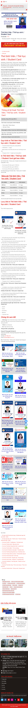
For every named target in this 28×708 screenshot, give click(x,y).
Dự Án (3, 685)
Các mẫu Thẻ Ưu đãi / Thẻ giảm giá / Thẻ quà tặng (12, 557)
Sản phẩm (4, 683)
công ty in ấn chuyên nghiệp (8, 592)
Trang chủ (4, 679)
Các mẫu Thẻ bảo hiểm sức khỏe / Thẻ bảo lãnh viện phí (14, 553)
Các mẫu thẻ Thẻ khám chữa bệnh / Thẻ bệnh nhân (13, 549)
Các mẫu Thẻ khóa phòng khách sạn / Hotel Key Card (13, 551)
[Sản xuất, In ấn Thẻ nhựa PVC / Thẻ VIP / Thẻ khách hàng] (7, 611)
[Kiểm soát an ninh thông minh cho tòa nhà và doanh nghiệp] (5, 1)
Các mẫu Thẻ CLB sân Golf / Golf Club (10, 555)
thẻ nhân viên (5, 587)
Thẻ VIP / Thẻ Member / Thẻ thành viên (21, 618)
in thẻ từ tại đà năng (7, 585)
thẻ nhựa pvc (13, 588)
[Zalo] (26, 424)
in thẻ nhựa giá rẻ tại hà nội (8, 594)
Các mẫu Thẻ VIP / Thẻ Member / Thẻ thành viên (12, 542)
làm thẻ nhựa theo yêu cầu (8, 590)
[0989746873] (26, 427)
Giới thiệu (4, 681)
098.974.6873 (9, 45)
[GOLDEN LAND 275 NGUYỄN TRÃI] (7, 643)
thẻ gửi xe (20, 585)
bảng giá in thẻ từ (6, 581)
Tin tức (3, 687)
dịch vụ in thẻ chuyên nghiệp (17, 581)
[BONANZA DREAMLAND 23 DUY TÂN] (20, 643)
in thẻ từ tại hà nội (11, 583)
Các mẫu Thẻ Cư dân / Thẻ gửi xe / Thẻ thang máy (13, 559)
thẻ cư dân (15, 585)
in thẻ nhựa (17, 594)
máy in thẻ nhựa (6, 588)
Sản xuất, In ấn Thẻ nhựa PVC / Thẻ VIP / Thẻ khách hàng (7, 619)
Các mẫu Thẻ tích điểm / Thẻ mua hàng (10, 548)
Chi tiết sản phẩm (6, 51)
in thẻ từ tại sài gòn (21, 583)
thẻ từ (11, 587)
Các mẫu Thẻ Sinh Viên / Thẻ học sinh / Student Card (13, 568)
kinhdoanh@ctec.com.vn (9, 337)
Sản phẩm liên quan (8, 603)
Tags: (4, 579)
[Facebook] (26, 421)
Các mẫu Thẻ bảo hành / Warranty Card (10, 544)
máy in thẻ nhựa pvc (18, 587)
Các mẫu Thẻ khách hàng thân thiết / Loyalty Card (12, 546)
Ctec (17, 706)
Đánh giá (4, 53)
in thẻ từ (4, 583)
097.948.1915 (20, 45)
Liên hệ (3, 689)
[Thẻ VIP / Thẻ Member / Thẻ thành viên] (21, 611)
